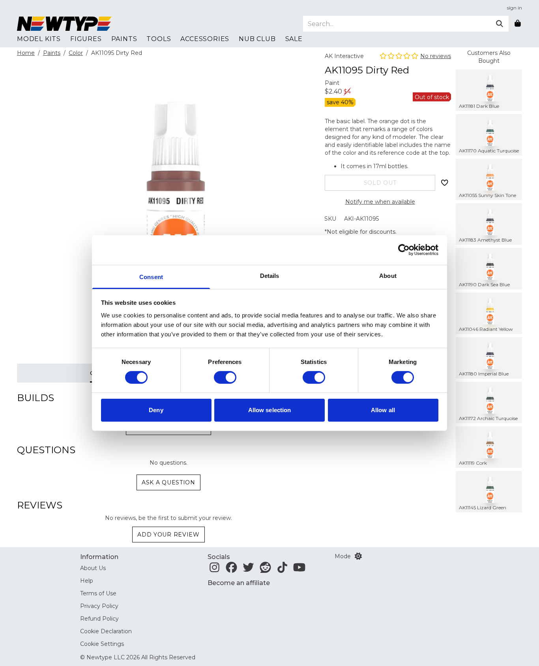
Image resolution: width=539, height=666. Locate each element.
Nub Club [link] (257, 39)
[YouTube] (299, 569)
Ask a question (168, 482)
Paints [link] (124, 39)
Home (26, 52)
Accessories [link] (204, 39)
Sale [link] (294, 39)
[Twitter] (248, 569)
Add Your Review (168, 534)
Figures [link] (86, 39)
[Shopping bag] (518, 24)
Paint (332, 82)
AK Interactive (344, 56)
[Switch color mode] (358, 556)
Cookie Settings (102, 643)
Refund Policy (99, 618)
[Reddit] (265, 569)
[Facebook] (231, 569)
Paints (51, 52)
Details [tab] (269, 275)
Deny (156, 410)
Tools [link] (158, 39)
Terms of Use (98, 593)
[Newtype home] (64, 24)
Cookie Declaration (106, 631)
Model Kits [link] (39, 39)
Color (76, 52)
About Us (93, 568)
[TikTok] (282, 569)
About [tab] (388, 275)
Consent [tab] (151, 276)
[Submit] (499, 24)
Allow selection (269, 410)
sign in (514, 8)
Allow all (383, 410)
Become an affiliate (239, 583)
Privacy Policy (99, 606)
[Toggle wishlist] (444, 182)
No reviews (435, 56)
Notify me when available (380, 201)
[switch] (225, 377)
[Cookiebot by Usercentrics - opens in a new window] (403, 250)
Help (86, 580)
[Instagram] (214, 569)
